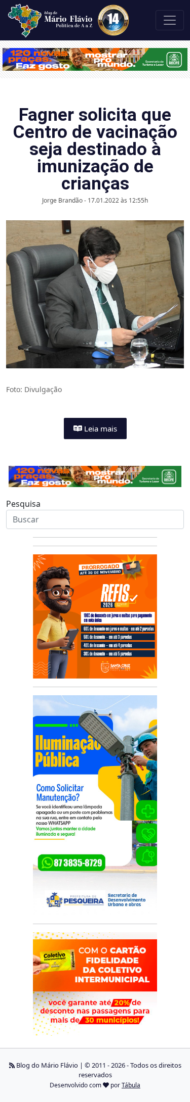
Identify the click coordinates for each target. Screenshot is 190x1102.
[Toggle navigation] (170, 20)
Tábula (131, 1085)
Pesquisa (23, 503)
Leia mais (99, 428)
